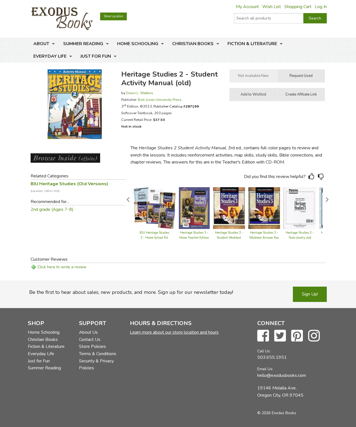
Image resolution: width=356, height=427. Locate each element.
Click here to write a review (62, 267)
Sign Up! (310, 294)
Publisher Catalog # (176, 106)
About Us (88, 332)
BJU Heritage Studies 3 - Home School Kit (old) (154, 238)
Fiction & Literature (252, 44)
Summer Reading (83, 44)
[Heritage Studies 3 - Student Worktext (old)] (229, 208)
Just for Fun (95, 56)
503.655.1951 (272, 357)
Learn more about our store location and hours (174, 332)
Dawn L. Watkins (139, 93)
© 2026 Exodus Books (276, 413)
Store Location (113, 16)
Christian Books (193, 44)
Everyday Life (49, 56)
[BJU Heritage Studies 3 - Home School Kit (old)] (154, 208)
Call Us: (264, 351)
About (41, 44)
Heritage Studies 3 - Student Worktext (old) (229, 238)
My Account (247, 7)
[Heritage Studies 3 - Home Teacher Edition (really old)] (194, 208)
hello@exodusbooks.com (281, 375)
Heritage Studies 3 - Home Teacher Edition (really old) (194, 238)
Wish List (271, 7)
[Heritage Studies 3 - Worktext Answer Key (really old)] (264, 208)
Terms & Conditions (97, 354)
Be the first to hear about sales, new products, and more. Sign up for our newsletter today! (131, 292)
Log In (321, 7)
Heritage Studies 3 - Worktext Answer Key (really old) (264, 238)
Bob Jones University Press (160, 99)
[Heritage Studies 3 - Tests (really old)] (299, 208)
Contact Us (89, 339)
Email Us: (265, 369)
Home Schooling (137, 44)
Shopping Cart (298, 7)
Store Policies (92, 346)
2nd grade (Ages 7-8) (52, 209)
